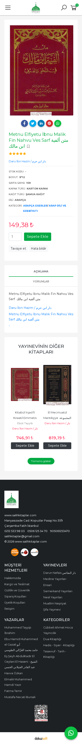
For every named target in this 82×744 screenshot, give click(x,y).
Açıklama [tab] (41, 271)
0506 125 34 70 (37, 531)
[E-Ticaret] (41, 738)
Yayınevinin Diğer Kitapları (41, 349)
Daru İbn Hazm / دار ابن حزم (30, 308)
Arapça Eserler (35, 205)
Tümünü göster (41, 461)
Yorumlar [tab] (41, 281)
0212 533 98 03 (14, 531)
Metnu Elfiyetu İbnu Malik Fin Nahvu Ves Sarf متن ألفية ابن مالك (41, 316)
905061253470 (60, 531)
